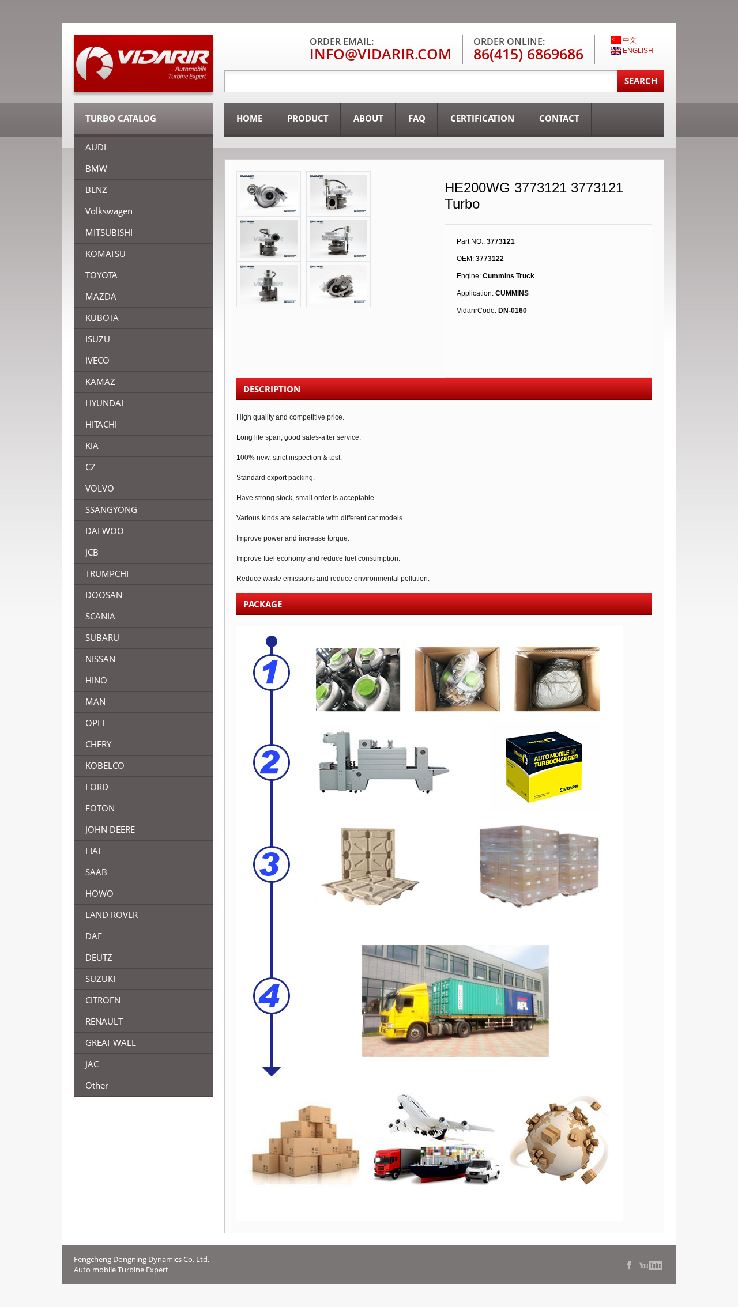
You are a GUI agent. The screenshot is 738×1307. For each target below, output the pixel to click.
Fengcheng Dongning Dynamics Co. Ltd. (141, 1259)
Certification (482, 118)
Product (308, 118)
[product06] (269, 194)
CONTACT (559, 118)
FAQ (417, 118)
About (368, 118)
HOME (249, 118)
